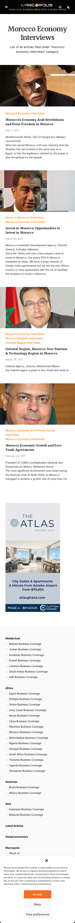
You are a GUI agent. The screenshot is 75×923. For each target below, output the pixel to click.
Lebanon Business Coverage (26, 666)
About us (14, 853)
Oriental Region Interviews (23, 342)
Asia (8, 803)
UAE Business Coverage (23, 676)
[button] (46, 860)
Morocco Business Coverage (26, 732)
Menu (6, 7)
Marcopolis (12, 847)
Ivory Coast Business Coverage (27, 710)
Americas (11, 781)
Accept (37, 894)
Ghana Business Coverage (24, 704)
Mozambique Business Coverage (28, 737)
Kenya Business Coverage (24, 715)
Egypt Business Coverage (24, 693)
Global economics (16, 836)
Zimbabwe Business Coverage (27, 770)
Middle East (12, 638)
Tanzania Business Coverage (26, 759)
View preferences (37, 914)
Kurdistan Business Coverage (26, 654)
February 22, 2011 (15, 455)
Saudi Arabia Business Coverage (28, 671)
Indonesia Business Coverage (26, 809)
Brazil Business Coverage (24, 787)
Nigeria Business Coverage (25, 743)
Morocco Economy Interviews (25, 113)
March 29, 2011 (14, 359)
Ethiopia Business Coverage (25, 698)
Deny (37, 904)
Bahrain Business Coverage (25, 643)
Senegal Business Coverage (25, 748)
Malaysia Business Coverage (26, 814)
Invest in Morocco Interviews (24, 217)
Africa (9, 688)
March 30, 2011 (14, 238)
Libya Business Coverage (24, 721)
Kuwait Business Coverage (25, 660)
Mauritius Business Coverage (26, 726)
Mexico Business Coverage (25, 792)
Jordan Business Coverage (25, 649)
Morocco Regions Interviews (24, 338)
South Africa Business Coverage (28, 754)
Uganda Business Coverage (25, 765)
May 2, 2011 (12, 130)
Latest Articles (14, 825)
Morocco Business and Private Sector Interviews (30, 432)
